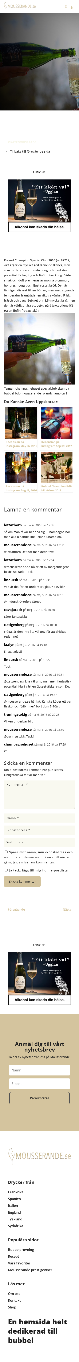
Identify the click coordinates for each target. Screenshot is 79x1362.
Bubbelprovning (21, 1249)
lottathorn (13, 525)
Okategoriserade (22, 142)
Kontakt (14, 1300)
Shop (12, 1307)
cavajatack (13, 609)
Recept (13, 1256)
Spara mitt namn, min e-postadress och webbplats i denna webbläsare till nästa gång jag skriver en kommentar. (38, 857)
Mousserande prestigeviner (30, 1270)
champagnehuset (18, 744)
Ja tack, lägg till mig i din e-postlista (38, 870)
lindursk (11, 580)
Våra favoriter (19, 1263)
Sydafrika (15, 1226)
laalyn (9, 644)
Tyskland (15, 1219)
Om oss (14, 1293)
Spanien (14, 1199)
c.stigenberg (14, 624)
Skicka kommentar (22, 882)
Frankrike (15, 1192)
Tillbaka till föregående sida (30, 151)
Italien (13, 1205)
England (14, 1212)
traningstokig (15, 714)
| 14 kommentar (38, 114)
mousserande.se (18, 545)
